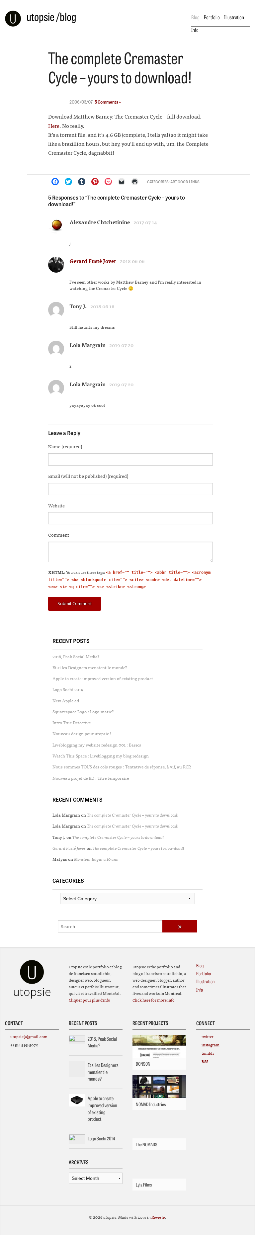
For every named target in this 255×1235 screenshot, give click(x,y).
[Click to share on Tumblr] (81, 181)
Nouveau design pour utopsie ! (81, 733)
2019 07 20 (121, 345)
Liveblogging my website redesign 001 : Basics (96, 744)
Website (56, 505)
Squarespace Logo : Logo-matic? (83, 711)
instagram (210, 1044)
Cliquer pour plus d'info (89, 1000)
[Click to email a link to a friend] (121, 181)
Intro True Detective (71, 722)
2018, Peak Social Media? (76, 656)
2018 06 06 (132, 261)
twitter (207, 1036)
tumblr (208, 1053)
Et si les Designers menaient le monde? (89, 667)
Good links (189, 181)
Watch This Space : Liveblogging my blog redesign (100, 755)
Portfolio (212, 17)
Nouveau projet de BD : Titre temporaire (90, 777)
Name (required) (65, 446)
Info (195, 30)
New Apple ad (65, 700)
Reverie (158, 1216)
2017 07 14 (145, 222)
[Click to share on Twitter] (68, 181)
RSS (205, 1061)
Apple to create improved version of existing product (102, 678)
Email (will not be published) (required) (88, 476)
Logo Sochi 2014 (67, 689)
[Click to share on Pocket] (108, 181)
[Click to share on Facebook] (55, 181)
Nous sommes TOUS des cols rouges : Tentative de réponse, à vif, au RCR (121, 766)
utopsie (40, 16)
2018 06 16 (102, 306)
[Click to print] (134, 181)
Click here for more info (153, 1000)
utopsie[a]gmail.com (28, 1036)
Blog (195, 17)
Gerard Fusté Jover (92, 260)
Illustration (234, 17)
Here (53, 125)
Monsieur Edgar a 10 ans (96, 858)
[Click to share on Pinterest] (95, 181)
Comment (58, 534)
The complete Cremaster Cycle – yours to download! (133, 814)
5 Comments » (108, 102)
